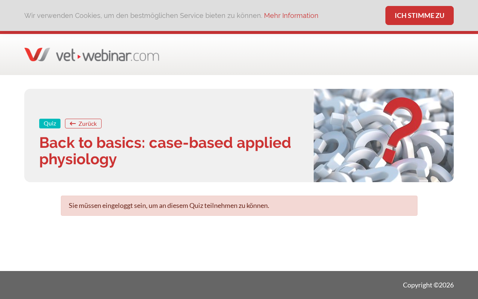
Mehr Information (291, 15)
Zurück (87, 123)
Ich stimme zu (419, 15)
